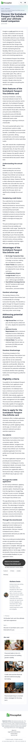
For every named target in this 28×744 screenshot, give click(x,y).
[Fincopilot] (6, 2)
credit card (12, 31)
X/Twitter (12, 571)
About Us (14, 730)
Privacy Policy (14, 733)
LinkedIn (19, 571)
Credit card (7, 8)
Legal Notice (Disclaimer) (14, 732)
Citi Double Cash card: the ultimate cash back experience (14, 618)
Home (2, 8)
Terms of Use (14, 735)
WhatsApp (5, 574)
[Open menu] (25, 2)
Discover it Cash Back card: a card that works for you (13, 628)
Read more (21, 727)
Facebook (5, 571)
